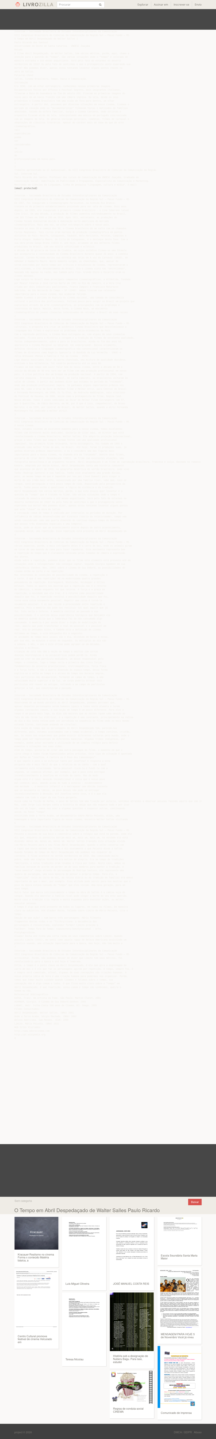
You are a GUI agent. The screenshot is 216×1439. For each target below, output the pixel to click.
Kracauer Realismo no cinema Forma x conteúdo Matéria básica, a (36, 1257)
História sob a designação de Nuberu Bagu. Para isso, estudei (130, 1359)
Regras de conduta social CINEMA (128, 1410)
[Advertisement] (108, 19)
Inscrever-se (181, 4)
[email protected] (25, 188)
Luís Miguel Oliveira (77, 1284)
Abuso (198, 1432)
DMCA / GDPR (183, 1432)
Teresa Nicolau (74, 1359)
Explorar (143, 4)
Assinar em (161, 4)
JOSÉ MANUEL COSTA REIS (131, 1284)
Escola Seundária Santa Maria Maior (179, 1256)
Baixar (195, 1202)
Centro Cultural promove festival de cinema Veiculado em (35, 1339)
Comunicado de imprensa (176, 1413)
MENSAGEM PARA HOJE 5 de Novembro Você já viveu (178, 1335)
